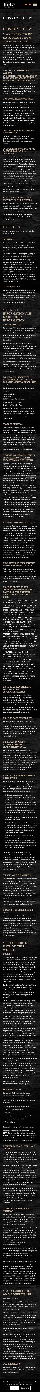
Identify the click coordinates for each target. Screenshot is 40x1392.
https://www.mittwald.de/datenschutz (21, 256)
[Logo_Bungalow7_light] (16, 4)
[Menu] (34, 4)
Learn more (25, 1388)
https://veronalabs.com (10, 1309)
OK (14, 1388)
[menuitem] (34, 4)
